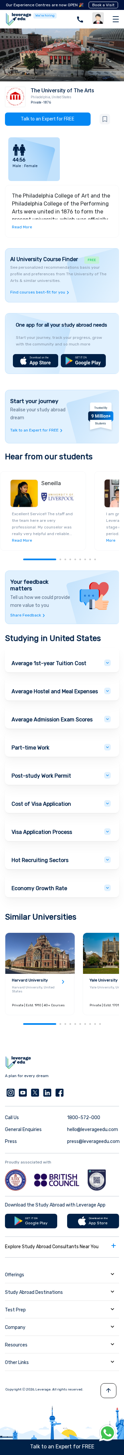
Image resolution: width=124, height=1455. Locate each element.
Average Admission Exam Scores (52, 719)
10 (100, 1024)
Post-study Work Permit (41, 776)
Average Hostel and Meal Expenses (55, 691)
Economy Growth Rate (39, 888)
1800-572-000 (83, 1117)
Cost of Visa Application (41, 804)
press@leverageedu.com (93, 1141)
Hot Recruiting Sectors (40, 860)
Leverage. (43, 1389)
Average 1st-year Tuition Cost (49, 663)
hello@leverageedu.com (92, 1129)
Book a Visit (103, 5)
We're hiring (45, 16)
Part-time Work (30, 748)
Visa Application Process (42, 832)
